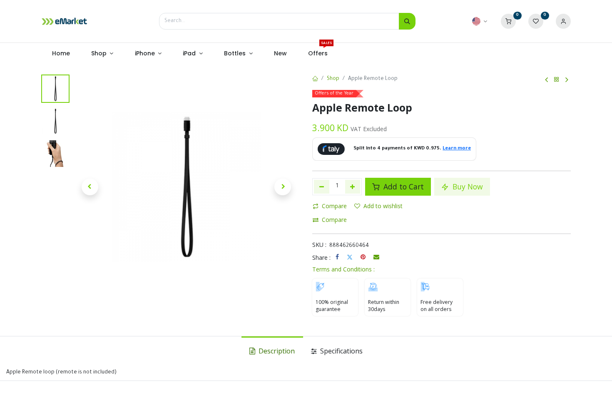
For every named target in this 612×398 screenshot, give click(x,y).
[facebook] (337, 257)
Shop (333, 79)
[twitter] (350, 257)
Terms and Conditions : (343, 269)
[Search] (407, 21)
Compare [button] (334, 206)
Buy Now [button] (466, 187)
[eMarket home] (64, 21)
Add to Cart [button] (402, 187)
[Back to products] (557, 79)
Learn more (457, 149)
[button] (90, 187)
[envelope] (376, 257)
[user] (563, 22)
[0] (508, 22)
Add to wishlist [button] (383, 206)
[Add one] (353, 186)
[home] (315, 79)
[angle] (546, 80)
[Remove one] (321, 186)
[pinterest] (363, 257)
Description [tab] (276, 351)
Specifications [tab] (340, 351)
